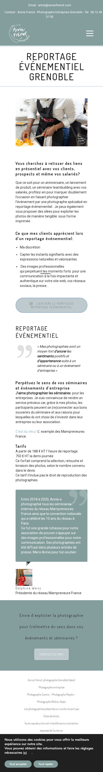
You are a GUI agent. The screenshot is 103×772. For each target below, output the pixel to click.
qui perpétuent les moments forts (45, 271)
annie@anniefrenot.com (54, 5)
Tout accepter (18, 764)
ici (25, 753)
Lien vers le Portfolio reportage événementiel (52, 305)
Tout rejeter (45, 764)
